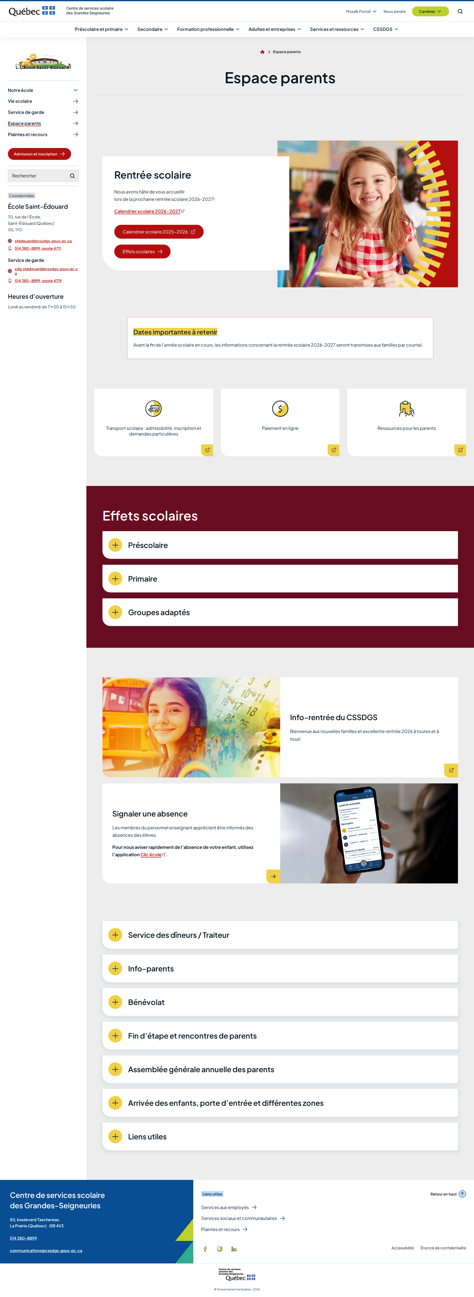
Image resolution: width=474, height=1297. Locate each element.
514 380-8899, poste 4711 (38, 248)
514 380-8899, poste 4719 (38, 280)
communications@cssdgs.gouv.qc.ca (46, 1250)
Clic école (152, 854)
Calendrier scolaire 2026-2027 (147, 211)
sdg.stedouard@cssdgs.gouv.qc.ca (46, 271)
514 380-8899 (23, 1238)
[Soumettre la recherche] (72, 176)
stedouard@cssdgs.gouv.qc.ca (43, 241)
